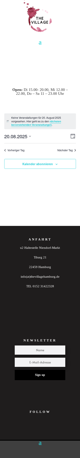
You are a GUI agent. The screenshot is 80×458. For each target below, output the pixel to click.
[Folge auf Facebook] (45, 430)
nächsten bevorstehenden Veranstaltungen (36, 123)
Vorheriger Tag (16, 150)
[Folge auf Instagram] (29, 430)
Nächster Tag (65, 150)
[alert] (40, 121)
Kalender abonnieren (37, 164)
